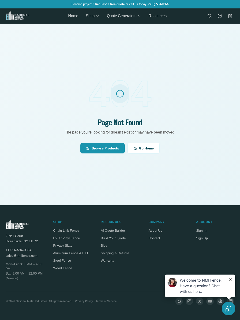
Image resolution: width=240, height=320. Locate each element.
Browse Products (105, 148)
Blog (104, 245)
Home (73, 16)
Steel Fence (62, 260)
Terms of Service (106, 301)
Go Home (146, 148)
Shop (90, 16)
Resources (158, 16)
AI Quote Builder (113, 230)
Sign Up (202, 238)
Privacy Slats (62, 245)
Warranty (107, 260)
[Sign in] (220, 16)
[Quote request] (230, 16)
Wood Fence (62, 268)
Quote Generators (121, 16)
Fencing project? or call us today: (120, 4)
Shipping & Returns (115, 253)
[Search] (209, 16)
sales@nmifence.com (22, 255)
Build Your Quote (113, 238)
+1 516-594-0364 (18, 250)
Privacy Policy (84, 301)
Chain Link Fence (66, 230)
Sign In (201, 230)
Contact (154, 238)
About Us (155, 230)
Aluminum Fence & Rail (70, 253)
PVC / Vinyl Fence (66, 238)
